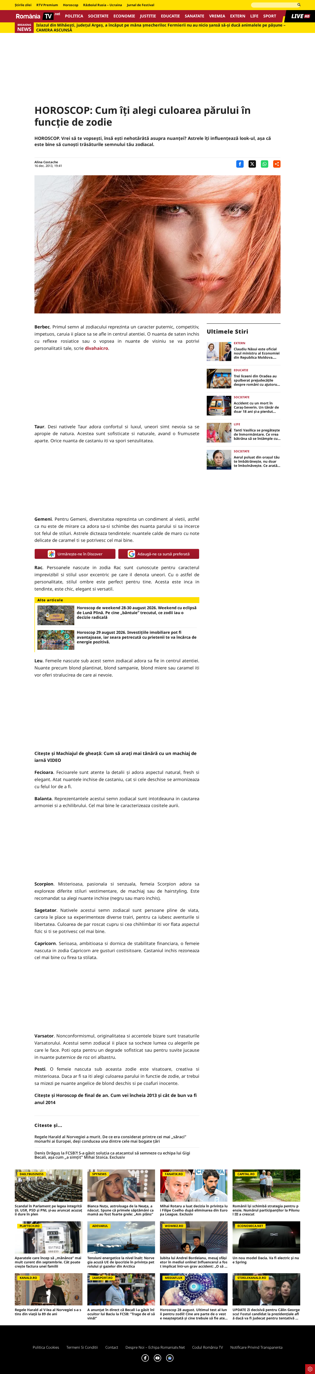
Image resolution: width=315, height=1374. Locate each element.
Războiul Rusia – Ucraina (102, 5)
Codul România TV (207, 1347)
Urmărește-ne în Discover (80, 553)
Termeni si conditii (82, 1347)
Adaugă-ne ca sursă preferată (164, 553)
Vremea (217, 16)
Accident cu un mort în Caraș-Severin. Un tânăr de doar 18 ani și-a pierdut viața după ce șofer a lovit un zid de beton (256, 407)
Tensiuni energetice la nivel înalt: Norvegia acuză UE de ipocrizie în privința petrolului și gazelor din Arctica (120, 1262)
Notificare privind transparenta (256, 1347)
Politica (74, 16)
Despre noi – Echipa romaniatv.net (155, 1347)
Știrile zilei (23, 5)
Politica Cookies (46, 1347)
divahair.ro (96, 348)
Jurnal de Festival (140, 5)
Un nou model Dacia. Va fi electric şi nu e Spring (266, 1260)
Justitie (148, 16)
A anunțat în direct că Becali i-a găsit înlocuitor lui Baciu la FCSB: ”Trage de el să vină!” (121, 1314)
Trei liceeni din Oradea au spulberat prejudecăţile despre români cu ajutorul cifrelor (256, 380)
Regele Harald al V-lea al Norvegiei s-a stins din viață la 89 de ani (48, 1312)
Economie (124, 16)
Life (254, 16)
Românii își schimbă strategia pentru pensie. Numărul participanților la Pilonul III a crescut (266, 1210)
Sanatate (194, 16)
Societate (98, 16)
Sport (269, 16)
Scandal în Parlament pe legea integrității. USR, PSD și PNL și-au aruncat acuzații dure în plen (48, 1210)
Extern (237, 16)
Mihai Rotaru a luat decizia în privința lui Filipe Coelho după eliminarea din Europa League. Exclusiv (194, 1210)
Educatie (170, 16)
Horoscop (70, 5)
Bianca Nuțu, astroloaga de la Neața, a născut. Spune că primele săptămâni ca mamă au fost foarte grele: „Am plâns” (120, 1210)
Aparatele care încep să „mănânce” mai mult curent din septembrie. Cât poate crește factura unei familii (48, 1262)
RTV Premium (47, 5)
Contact (111, 1347)
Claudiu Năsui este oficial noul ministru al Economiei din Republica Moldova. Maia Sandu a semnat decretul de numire (257, 353)
